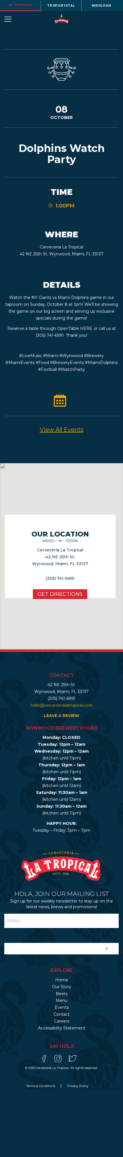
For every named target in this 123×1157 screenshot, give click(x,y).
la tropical (20, 5)
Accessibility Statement (61, 1028)
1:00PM (65, 206)
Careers (61, 1021)
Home (61, 979)
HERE (86, 328)
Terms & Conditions (41, 1086)
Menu (62, 1000)
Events (62, 1007)
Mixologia (102, 5)
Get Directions (60, 594)
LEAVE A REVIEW (61, 715)
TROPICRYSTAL (61, 5)
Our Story (61, 986)
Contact (61, 1014)
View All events (62, 429)
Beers (62, 993)
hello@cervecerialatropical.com (62, 705)
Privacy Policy (77, 1086)
